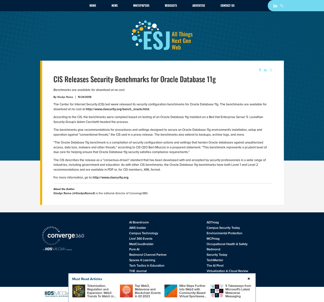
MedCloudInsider (141, 244)
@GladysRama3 (83, 193)
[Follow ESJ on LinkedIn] (275, 6)
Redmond (213, 249)
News (115, 6)
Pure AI (134, 249)
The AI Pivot (215, 265)
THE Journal (138, 271)
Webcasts (171, 6)
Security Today (217, 254)
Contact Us (227, 6)
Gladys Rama (65, 97)
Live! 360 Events (140, 238)
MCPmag (213, 238)
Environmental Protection (224, 233)
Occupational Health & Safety (227, 244)
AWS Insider (137, 227)
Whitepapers (141, 6)
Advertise (198, 6)
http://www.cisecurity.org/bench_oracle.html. (118, 109)
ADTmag (213, 222)
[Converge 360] (63, 236)
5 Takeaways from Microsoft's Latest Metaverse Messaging (238, 291)
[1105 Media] (57, 249)
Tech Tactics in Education (146, 265)
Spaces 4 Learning (142, 260)
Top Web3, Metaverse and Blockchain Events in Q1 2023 (148, 291)
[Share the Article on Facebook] (259, 70)
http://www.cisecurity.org (110, 177)
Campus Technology (143, 233)
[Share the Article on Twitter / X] (270, 70)
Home (92, 6)
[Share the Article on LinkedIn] (264, 70)
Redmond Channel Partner (148, 254)
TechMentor (215, 260)
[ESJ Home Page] (63, 6)
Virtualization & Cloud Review (227, 271)
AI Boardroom (139, 222)
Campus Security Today (223, 227)
